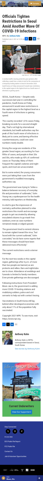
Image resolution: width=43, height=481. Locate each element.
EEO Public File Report (12, 441)
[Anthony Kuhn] (7, 338)
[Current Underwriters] (21, 382)
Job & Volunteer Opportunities (15, 456)
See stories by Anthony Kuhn (27, 348)
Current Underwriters (21, 406)
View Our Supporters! (21, 412)
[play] (3, 478)
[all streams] (40, 478)
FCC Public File (10, 446)
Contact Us (8, 451)
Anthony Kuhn (15, 36)
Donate (35, 3)
